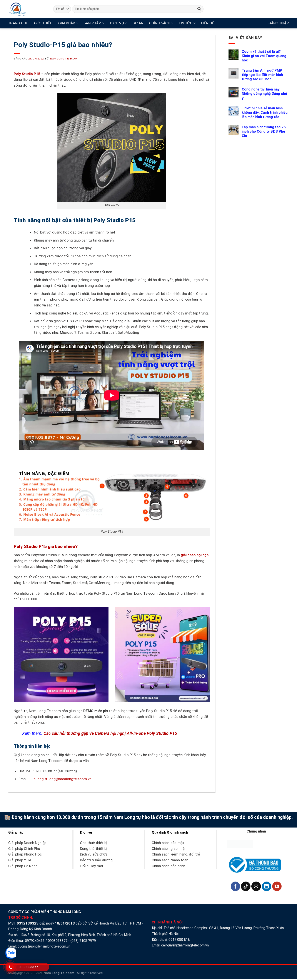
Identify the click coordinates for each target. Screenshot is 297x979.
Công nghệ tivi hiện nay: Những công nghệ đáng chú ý (264, 93)
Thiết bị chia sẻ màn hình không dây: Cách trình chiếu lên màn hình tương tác (264, 112)
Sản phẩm (92, 23)
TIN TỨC (185, 23)
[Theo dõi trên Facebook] (235, 886)
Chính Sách (159, 23)
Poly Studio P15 (27, 74)
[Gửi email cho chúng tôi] (256, 886)
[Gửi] (199, 9)
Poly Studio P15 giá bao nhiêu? (46, 546)
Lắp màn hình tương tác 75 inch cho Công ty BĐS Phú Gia (264, 131)
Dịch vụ (117, 23)
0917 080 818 (180, 940)
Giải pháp (66, 23)
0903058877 (57, 941)
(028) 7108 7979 (83, 941)
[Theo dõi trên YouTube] (277, 886)
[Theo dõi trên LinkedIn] (266, 886)
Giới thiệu (43, 23)
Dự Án (137, 23)
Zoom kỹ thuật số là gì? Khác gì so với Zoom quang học (264, 55)
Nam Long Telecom (63, 58)
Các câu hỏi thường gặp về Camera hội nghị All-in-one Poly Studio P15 (110, 733)
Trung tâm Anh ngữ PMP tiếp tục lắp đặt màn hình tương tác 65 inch (262, 74)
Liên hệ (207, 23)
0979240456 (35, 941)
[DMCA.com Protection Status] (240, 844)
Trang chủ (18, 23)
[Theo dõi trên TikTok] (245, 886)
